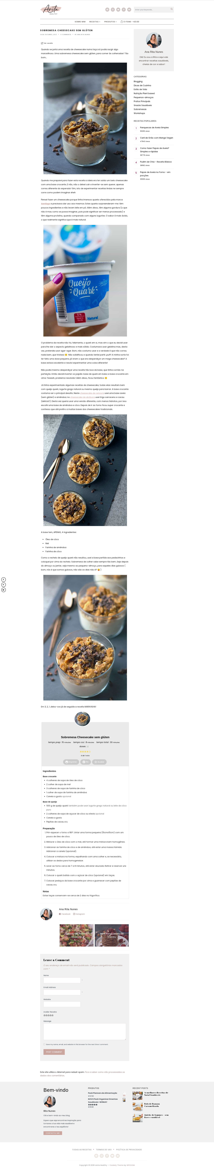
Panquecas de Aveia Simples (154, 127)
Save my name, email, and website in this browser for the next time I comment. (77, 1044)
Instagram (80, 914)
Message (47, 1021)
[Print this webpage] (3, 590)
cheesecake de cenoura (92, 393)
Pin (87, 762)
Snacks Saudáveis (143, 105)
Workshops (139, 113)
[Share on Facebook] (3, 579)
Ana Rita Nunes (83, 34)
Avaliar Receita (50, 1012)
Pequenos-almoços (143, 97)
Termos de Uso (104, 1149)
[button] (81, 751)
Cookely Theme (116, 1165)
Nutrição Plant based (144, 93)
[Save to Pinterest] (3, 584)
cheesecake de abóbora (82, 397)
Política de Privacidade (129, 1149)
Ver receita (48, 43)
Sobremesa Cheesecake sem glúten (66, 30)
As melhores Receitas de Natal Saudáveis (156, 1093)
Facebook (66, 914)
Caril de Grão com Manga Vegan (156, 137)
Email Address (49, 987)
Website (47, 999)
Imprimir (72, 762)
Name (46, 975)
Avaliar (100, 762)
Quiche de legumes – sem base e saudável (156, 1116)
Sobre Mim (80, 21)
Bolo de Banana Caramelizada (152, 1105)
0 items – (131, 21)
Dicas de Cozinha (142, 85)
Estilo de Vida (140, 89)
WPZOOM (131, 1165)
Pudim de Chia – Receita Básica (156, 161)
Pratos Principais (142, 101)
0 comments (66, 34)
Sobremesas (140, 109)
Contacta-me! (53, 1133)
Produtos (109, 21)
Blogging (138, 81)
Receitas (94, 21)
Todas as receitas (82, 1149)
